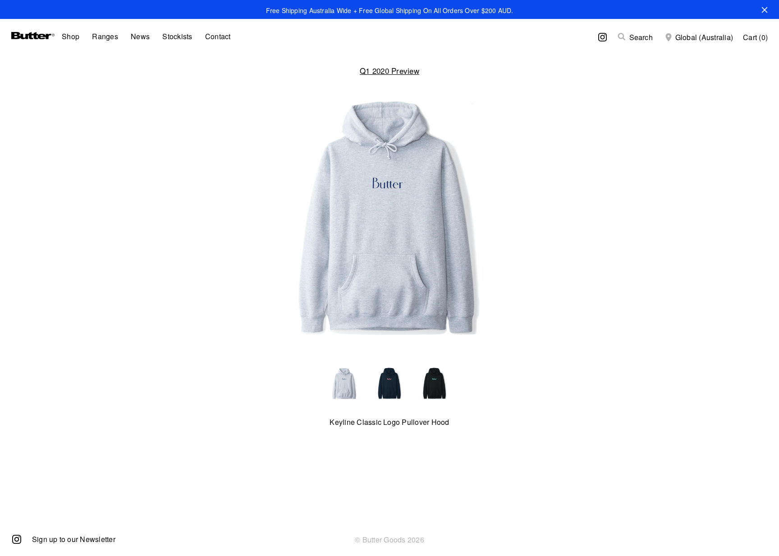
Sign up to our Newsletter (73, 539)
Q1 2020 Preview (389, 70)
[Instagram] (16, 538)
